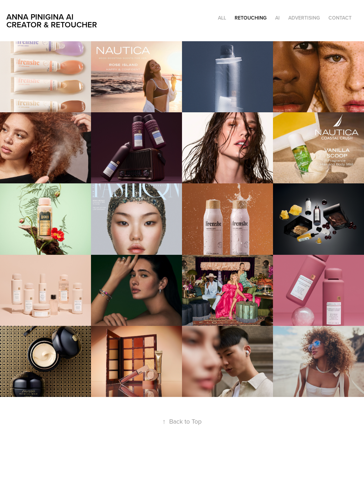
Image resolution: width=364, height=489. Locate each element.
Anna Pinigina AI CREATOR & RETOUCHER (51, 20)
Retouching (251, 17)
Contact (340, 17)
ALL (222, 17)
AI (277, 17)
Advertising (304, 17)
